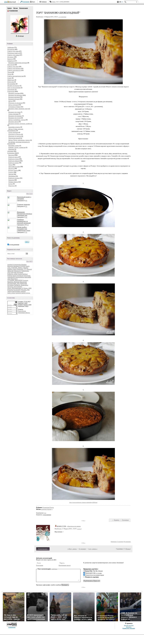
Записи (9, 8)
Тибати (9, 291)
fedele (21, 272)
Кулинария (10, 153)
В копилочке (8, 11)
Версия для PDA (128, 625)
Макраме (11, 149)
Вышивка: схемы (13, 145)
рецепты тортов (46, 509)
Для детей (10, 64)
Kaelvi (27, 266)
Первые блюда (13, 182)
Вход (33, 1)
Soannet (29, 269)
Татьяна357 (17, 290)
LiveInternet (10, 2)
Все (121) (30, 193)
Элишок (23, 291)
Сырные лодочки (23, 204)
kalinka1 (25, 274)
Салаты (11, 172)
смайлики (54, 569)
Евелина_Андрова (13, 282)
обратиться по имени (74, 526)
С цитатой (120, 541)
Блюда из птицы (13, 159)
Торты (10, 165)
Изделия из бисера (14, 134)
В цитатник (127, 541)
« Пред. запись (72, 549)
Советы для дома (13, 51)
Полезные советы (13, 53)
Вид (121, 2)
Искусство (10, 82)
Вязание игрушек (13, 99)
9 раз (45, 513)
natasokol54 (11, 277)
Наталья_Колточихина (14, 287)
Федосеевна (16, 291)
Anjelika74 (10, 264)
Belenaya (10, 266)
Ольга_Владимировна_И (15, 288)
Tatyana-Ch (17, 271)
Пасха (9, 74)
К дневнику (82, 549)
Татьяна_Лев (25, 290)
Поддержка (118, 2)
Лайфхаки (10, 47)
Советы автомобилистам (15, 76)
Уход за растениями (13, 87)
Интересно (11, 49)
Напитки (11, 180)
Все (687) (30, 261)
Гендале (25, 280)
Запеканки (11, 176)
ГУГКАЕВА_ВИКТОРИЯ (14, 280)
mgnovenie (27, 275)
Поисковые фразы (24, 313)
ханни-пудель (25, 293)
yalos (9, 279)
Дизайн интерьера (13, 86)
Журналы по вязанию (15, 103)
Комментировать (42, 549)
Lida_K (9, 268)
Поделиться (125, 520)
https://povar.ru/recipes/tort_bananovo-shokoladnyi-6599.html (83, 502)
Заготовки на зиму (14, 166)
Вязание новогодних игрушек (17, 63)
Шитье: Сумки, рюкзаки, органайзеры (15, 129)
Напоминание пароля (65, 565)
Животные (10, 80)
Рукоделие (10, 91)
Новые (128, 549)
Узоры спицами (13, 114)
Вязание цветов (13, 122)
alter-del (16, 272)
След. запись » (92, 549)
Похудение (11, 89)
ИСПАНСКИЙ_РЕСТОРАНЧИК (17, 283)
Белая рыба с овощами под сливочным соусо (23, 228)
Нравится (116, 520)
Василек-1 (14, 279)
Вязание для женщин (15, 95)
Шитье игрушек (13, 105)
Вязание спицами (14, 93)
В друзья (21, 36)
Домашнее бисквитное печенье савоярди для (24, 213)
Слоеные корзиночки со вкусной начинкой (23, 221)
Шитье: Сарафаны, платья (17, 120)
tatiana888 (27, 277)
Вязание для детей (14, 118)
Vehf (12, 272)
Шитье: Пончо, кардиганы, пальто (19, 140)
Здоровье (10, 151)
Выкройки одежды (14, 127)
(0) (26, 200)
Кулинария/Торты (48, 507)
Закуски (10, 174)
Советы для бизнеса (14, 68)
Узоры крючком (13, 132)
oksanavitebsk (19, 277)
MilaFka (25, 268)
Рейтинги (44, 1)
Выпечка (11, 155)
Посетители (22, 311)
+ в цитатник (62, 17)
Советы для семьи (13, 55)
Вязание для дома (14, 112)
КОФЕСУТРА (61, 526)
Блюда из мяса (13, 157)
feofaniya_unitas (12, 274)
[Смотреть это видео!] (12, 199)
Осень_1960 (28, 288)
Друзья (15, 8)
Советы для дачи (12, 66)
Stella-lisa (10, 271)
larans (15, 275)
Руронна (10, 290)
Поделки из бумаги (14, 107)
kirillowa (9, 275)
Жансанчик (23, 282)
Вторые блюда (13, 170)
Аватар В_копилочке (19, 24)
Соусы (10, 184)
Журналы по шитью (14, 136)
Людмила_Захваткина (21, 285)
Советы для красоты (14, 70)
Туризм (9, 72)
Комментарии (23, 8)
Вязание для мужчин (15, 116)
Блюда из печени (13, 178)
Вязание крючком (14, 97)
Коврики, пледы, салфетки (16, 147)
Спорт (9, 78)
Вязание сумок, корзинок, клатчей (19, 108)
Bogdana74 (17, 266)
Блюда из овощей (14, 161)
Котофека (10, 285)
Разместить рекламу (129, 628)
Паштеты (11, 186)
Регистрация (25, 1)
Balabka (23, 264)
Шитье (10, 101)
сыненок (18, 293)
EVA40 (23, 266)
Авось (53, 1)
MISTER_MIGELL (17, 268)
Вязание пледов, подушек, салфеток (20, 123)
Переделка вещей (14, 138)
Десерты (11, 168)
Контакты (128, 627)
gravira (20, 274)
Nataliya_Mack (12, 269)
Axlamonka (17, 264)
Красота (10, 59)
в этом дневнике (14, 245)
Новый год (10, 61)
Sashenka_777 (21, 269)
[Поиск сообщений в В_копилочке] (27, 242)
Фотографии (11, 84)
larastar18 (20, 275)
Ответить (114, 541)
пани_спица (11, 293)
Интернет (10, 57)
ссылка (79, 529)
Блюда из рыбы (13, 163)
